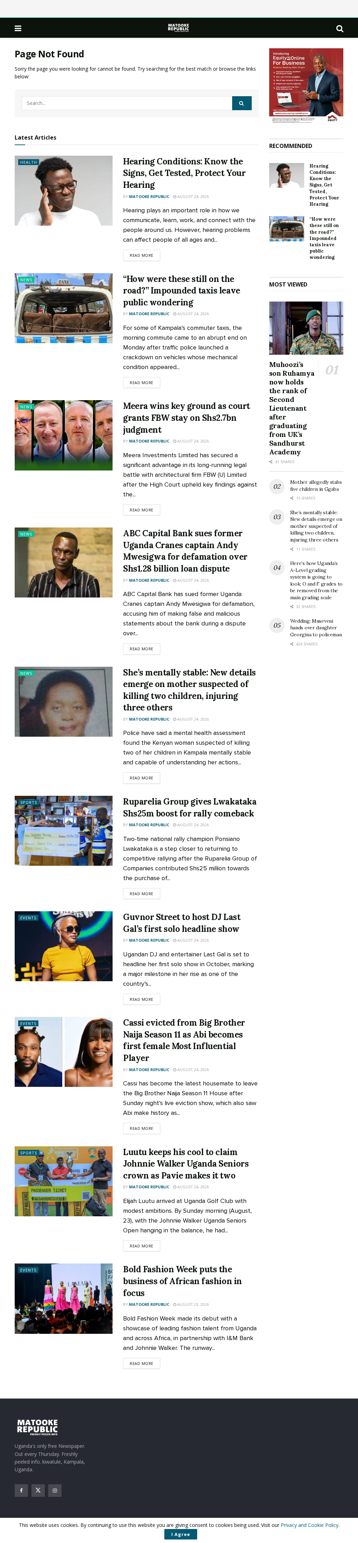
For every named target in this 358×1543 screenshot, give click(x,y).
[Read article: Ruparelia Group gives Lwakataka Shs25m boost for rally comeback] (64, 831)
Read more (145, 255)
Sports (28, 802)
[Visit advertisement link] (306, 86)
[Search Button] (339, 28)
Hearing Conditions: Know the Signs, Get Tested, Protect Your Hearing (184, 173)
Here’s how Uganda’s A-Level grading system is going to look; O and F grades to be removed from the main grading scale (316, 580)
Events (28, 917)
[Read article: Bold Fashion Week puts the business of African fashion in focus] (64, 1298)
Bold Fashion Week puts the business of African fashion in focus (182, 1281)
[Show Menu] (18, 28)
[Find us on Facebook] (21, 1490)
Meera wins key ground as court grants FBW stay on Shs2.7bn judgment (186, 418)
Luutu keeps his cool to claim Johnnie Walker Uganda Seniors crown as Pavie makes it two (186, 1164)
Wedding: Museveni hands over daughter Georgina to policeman (316, 628)
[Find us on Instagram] (55, 1490)
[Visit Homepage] (179, 28)
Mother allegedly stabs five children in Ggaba (316, 485)
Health (28, 162)
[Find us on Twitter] (38, 1490)
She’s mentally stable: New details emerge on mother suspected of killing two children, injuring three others (316, 526)
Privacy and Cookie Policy (309, 1525)
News (26, 279)
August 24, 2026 (192, 196)
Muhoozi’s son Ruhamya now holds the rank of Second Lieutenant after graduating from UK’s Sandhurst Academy (292, 408)
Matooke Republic (149, 196)
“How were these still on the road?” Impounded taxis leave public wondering (181, 291)
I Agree (180, 1534)
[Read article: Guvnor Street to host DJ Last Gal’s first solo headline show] (64, 946)
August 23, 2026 (192, 1304)
